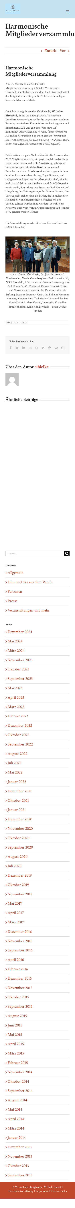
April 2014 (16, 1119)
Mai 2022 (15, 772)
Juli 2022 (14, 763)
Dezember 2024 (20, 631)
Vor (63, 50)
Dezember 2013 (20, 1147)
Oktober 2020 (18, 838)
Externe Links (59, 1191)
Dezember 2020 (20, 819)
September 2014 (20, 1090)
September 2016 (20, 950)
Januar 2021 (17, 809)
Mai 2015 (15, 1034)
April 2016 (16, 959)
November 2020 (20, 828)
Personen (15, 591)
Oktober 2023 (18, 669)
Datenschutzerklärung (20, 1191)
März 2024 (16, 650)
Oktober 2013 (18, 1165)
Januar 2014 (17, 1137)
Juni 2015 (15, 1025)
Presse (12, 601)
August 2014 (17, 1100)
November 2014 (20, 1072)
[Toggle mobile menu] (68, 12)
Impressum (42, 1191)
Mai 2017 (15, 903)
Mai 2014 (15, 1109)
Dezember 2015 (20, 978)
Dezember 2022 (20, 725)
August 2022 (17, 753)
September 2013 (20, 1175)
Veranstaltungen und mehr (29, 610)
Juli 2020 (14, 866)
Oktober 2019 (18, 884)
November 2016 (20, 941)
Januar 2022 (17, 781)
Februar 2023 (18, 716)
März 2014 (16, 1128)
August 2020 (17, 856)
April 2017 (16, 912)
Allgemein (16, 572)
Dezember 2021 (20, 791)
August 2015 (17, 1016)
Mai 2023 (15, 688)
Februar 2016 (18, 969)
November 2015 (20, 987)
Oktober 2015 (18, 997)
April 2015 (16, 1044)
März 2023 (16, 707)
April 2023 (16, 697)
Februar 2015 (18, 1062)
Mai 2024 (15, 641)
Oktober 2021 (18, 800)
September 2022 (20, 744)
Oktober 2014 (18, 1081)
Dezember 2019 (20, 875)
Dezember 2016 (20, 931)
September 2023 (20, 678)
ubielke (42, 367)
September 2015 (20, 1006)
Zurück (50, 50)
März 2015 (16, 1053)
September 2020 (20, 847)
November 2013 (20, 1156)
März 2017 (16, 922)
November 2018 (20, 894)
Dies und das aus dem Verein (30, 582)
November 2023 (20, 660)
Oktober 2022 (18, 735)
